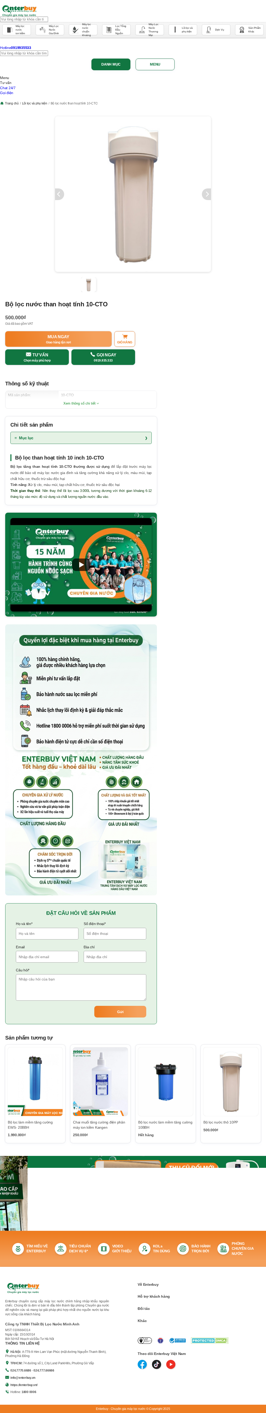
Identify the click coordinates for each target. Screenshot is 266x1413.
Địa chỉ (89, 947)
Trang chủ (12, 103)
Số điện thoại (95, 924)
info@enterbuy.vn (22, 1378)
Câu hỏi (22, 970)
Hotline (15, 48)
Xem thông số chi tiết (79, 403)
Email (20, 947)
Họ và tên (24, 924)
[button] (81, 564)
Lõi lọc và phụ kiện (34, 103)
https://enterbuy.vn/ (23, 1385)
